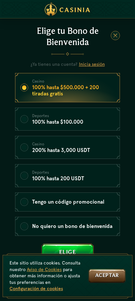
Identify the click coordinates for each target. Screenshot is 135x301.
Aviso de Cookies (44, 269)
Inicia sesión (92, 64)
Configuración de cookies (36, 288)
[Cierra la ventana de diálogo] (115, 35)
